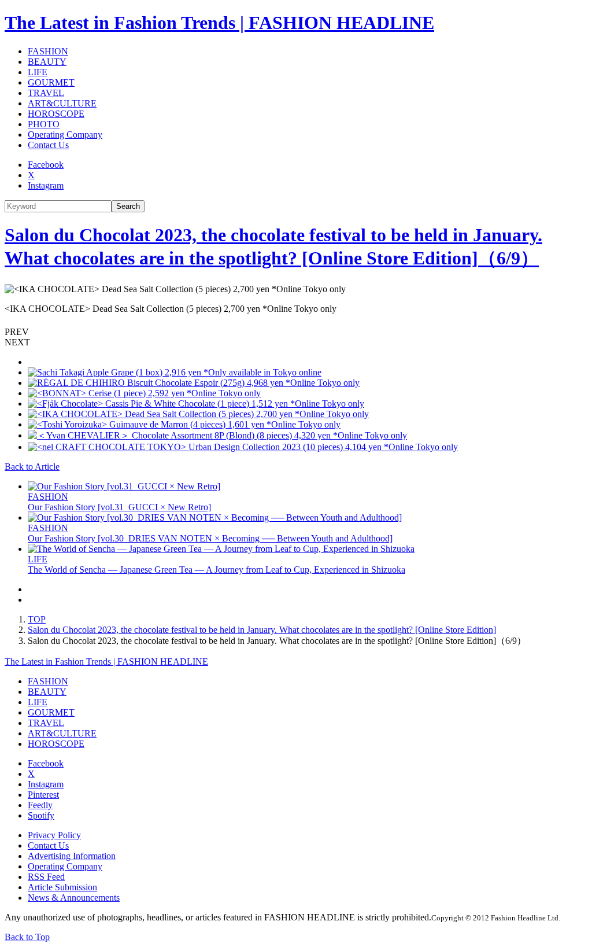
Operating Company (65, 134)
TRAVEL (46, 93)
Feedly (40, 805)
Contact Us (48, 145)
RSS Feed (46, 877)
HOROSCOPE (56, 114)
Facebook (46, 164)
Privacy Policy (54, 835)
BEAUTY (47, 62)
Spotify (41, 815)
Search (128, 206)
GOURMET (51, 82)
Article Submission (62, 887)
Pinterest (43, 794)
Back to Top (27, 937)
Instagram (46, 185)
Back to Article (32, 466)
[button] (296, 332)
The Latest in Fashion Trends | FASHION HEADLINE (219, 22)
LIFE (37, 72)
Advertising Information (72, 856)
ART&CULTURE (62, 103)
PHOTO (44, 124)
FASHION (48, 51)
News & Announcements (74, 897)
